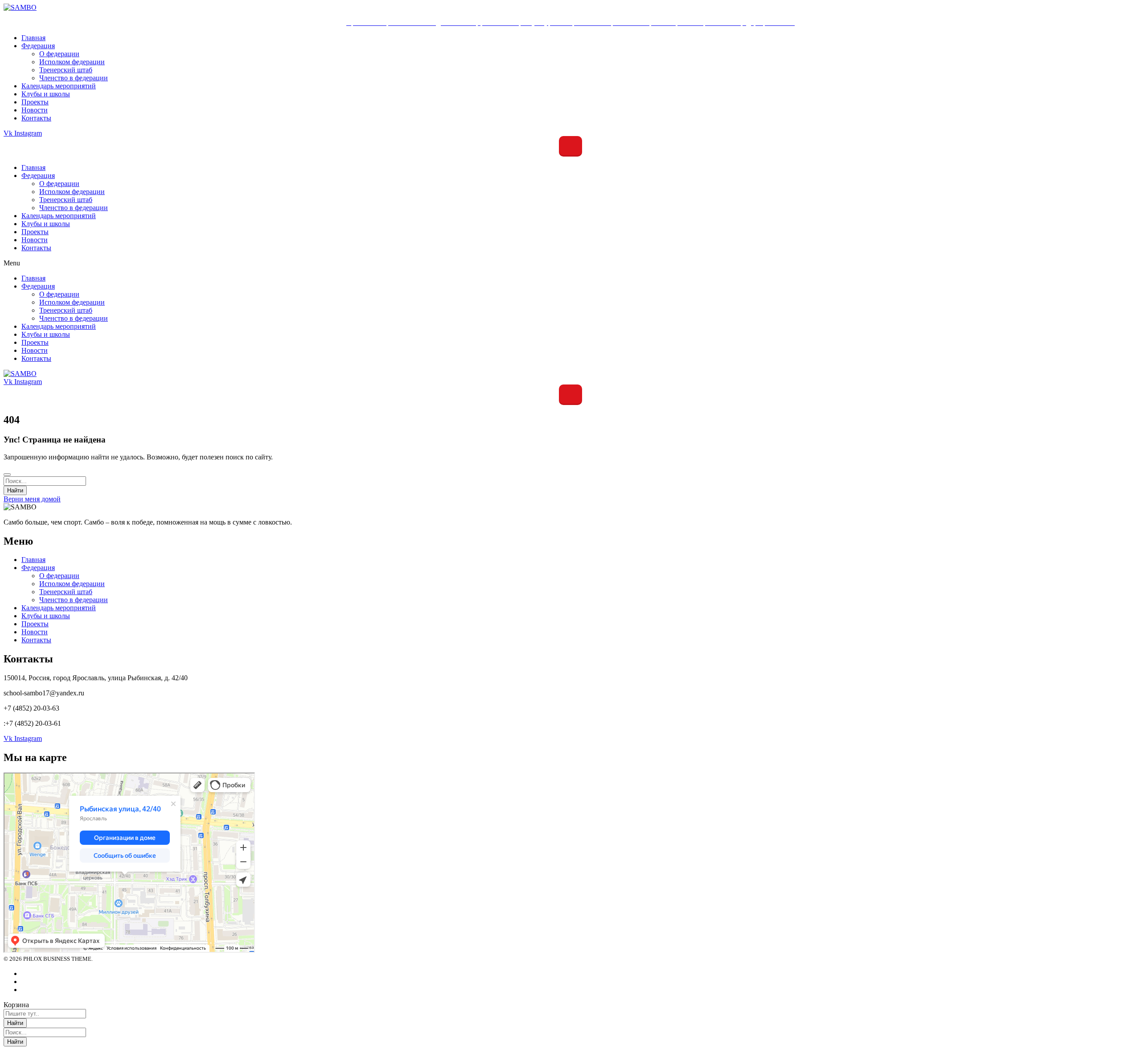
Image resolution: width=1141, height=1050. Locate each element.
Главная (33, 167)
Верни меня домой (32, 499)
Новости (34, 240)
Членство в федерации (73, 207)
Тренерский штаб (65, 199)
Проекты (35, 232)
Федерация (38, 175)
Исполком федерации (72, 191)
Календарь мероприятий (58, 215)
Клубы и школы (45, 223)
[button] (570, 263)
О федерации (59, 183)
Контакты (36, 248)
